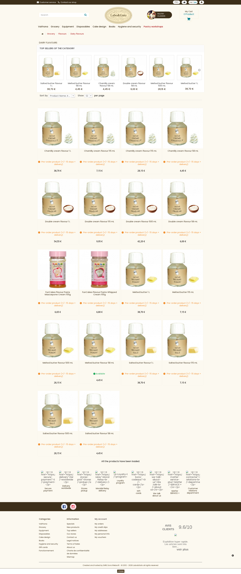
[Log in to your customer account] (201, 2)
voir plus (182, 549)
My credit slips (101, 527)
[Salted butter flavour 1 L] (51, 67)
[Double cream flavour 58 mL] (134, 67)
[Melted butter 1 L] (189, 67)
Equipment (44, 530)
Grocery (42, 527)
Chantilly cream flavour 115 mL (99, 151)
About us (71, 547)
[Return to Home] (42, 34)
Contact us (72, 537)
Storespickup (84, 489)
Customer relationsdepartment (193, 490)
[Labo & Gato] (118, 15)
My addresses (101, 530)
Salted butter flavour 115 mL (183, 363)
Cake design (44, 537)
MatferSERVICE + (174, 492)
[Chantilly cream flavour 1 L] (58, 128)
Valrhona (43, 523)
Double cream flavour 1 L (57, 221)
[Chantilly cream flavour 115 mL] (99, 128)
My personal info (102, 534)
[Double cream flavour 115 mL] (99, 199)
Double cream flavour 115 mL (99, 221)
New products (73, 527)
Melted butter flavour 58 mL (79, 84)
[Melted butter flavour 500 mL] (161, 67)
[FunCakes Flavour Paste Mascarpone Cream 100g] (58, 269)
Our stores (71, 534)
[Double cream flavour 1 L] (58, 199)
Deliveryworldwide (66, 487)
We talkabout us (156, 494)
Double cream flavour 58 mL (134, 84)
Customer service (48, 2)
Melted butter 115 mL (183, 292)
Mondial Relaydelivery (102, 489)
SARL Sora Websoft (111, 565)
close (121, 571)
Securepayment (48, 489)
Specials (70, 523)
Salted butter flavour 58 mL (99, 433)
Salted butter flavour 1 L (51, 84)
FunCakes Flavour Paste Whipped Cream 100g (99, 293)
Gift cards (138, 492)
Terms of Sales (73, 544)
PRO (176, 2)
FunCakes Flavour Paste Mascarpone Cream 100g (58, 293)
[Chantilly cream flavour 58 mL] (106, 67)
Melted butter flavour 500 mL (162, 84)
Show (81, 95)
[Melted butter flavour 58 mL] (79, 67)
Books (41, 540)
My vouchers (100, 537)
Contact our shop (68, 2)
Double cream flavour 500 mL (141, 221)
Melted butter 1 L (189, 83)
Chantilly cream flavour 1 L (57, 151)
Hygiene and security (48, 544)
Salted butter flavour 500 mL (58, 433)
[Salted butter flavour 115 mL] (183, 340)
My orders (99, 523)
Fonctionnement (46, 550)
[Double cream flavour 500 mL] (141, 199)
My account (101, 519)
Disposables (44, 534)
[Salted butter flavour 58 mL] (99, 411)
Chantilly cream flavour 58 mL (106, 84)
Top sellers (71, 530)
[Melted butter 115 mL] (183, 269)
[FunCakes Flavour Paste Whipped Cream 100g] (99, 269)
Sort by (44, 95)
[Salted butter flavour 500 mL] (58, 411)
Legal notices (73, 540)
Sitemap (70, 557)
